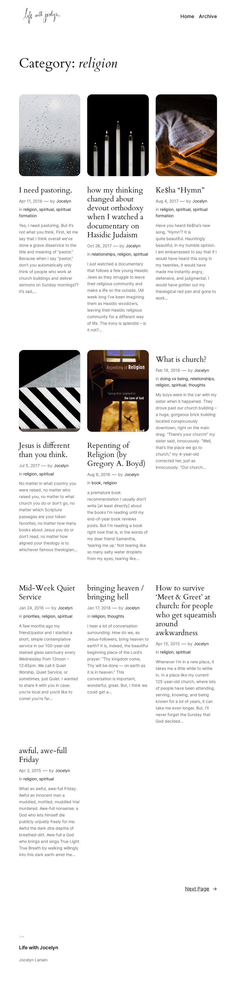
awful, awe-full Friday (43, 755)
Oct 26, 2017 (99, 245)
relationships (103, 254)
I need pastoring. (45, 190)
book (96, 482)
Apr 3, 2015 (30, 770)
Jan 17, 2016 (99, 607)
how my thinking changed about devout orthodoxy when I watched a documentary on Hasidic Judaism (115, 213)
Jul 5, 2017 (29, 465)
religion (30, 209)
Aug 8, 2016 (98, 474)
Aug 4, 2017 (167, 201)
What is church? (181, 359)
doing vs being (174, 378)
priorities (31, 616)
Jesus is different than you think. (44, 450)
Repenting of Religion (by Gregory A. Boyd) (116, 454)
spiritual (46, 209)
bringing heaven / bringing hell (115, 593)
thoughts (197, 384)
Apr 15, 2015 (168, 643)
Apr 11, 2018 (30, 201)
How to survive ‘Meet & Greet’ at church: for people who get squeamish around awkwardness (186, 610)
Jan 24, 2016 (31, 607)
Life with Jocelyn (38, 947)
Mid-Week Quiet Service (47, 593)
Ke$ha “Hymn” (180, 190)
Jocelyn (63, 201)
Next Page (201, 889)
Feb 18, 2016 (168, 370)
